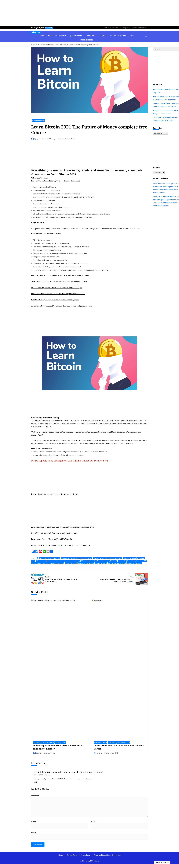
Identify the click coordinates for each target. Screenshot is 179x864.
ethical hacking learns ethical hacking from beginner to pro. (56, 287)
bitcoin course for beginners (114, 558)
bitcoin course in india (129, 558)
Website (34, 832)
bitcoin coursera (41, 561)
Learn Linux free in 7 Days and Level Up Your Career (53, 539)
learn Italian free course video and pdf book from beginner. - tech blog (68, 771)
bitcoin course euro (98, 558)
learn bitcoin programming (86, 563)
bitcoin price (85, 561)
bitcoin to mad (105, 561)
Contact (106, 28)
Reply (35, 782)
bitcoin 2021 (48, 558)
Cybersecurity (86, 40)
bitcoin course (65, 558)
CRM (131, 36)
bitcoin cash (56, 558)
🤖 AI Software (75, 36)
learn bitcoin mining (71, 563)
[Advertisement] (89, 13)
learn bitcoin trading (101, 563)
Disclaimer (115, 28)
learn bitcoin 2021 (141, 561)
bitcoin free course (65, 561)
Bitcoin (41, 558)
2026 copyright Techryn (89, 861)
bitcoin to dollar (94, 561)
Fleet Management (118, 36)
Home (42, 36)
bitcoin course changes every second (81, 558)
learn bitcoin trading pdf (134, 563)
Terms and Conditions (140, 28)
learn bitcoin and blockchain (40, 563)
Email (94, 821)
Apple (63, 742)
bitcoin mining (76, 561)
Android (57, 742)
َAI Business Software (57, 36)
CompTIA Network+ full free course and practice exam (69, 306)
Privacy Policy (126, 28)
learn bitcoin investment (57, 563)
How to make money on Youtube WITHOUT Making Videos (64, 275)
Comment (35, 795)
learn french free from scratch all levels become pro (68, 545)
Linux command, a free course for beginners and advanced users (66, 527)
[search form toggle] (146, 36)
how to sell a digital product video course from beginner (55, 299)
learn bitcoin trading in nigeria (117, 563)
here (75, 494)
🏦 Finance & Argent (124, 742)
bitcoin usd (113, 561)
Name (34, 821)
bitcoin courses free (52, 561)
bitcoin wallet (122, 561)
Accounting (91, 36)
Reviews (102, 36)
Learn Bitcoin (131, 561)
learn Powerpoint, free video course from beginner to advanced (58, 293)
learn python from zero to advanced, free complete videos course (59, 281)
